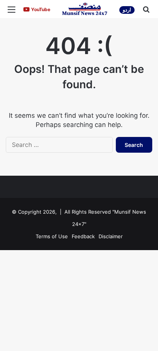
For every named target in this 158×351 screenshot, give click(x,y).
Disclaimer (111, 236)
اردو (127, 10)
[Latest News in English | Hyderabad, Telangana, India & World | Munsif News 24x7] (85, 9)
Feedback (83, 236)
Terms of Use (52, 236)
